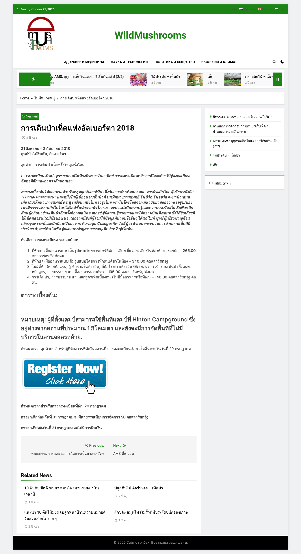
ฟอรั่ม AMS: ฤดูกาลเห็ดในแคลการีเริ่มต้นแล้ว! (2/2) (73, 77)
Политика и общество (174, 62)
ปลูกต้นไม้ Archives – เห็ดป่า (138, 488)
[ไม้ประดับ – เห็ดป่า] (127, 81)
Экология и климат (219, 62)
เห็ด (199, 77)
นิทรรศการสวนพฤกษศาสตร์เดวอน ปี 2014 (242, 117)
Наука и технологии (129, 62)
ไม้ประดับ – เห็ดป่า (154, 77)
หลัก (234, 9)
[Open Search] (274, 61)
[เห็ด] (183, 81)
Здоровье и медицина (84, 62)
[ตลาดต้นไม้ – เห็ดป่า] (221, 81)
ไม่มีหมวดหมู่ (30, 116)
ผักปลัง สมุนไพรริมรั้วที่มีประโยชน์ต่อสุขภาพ (151, 512)
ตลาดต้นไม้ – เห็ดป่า (249, 77)
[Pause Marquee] (277, 79)
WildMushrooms (151, 35)
